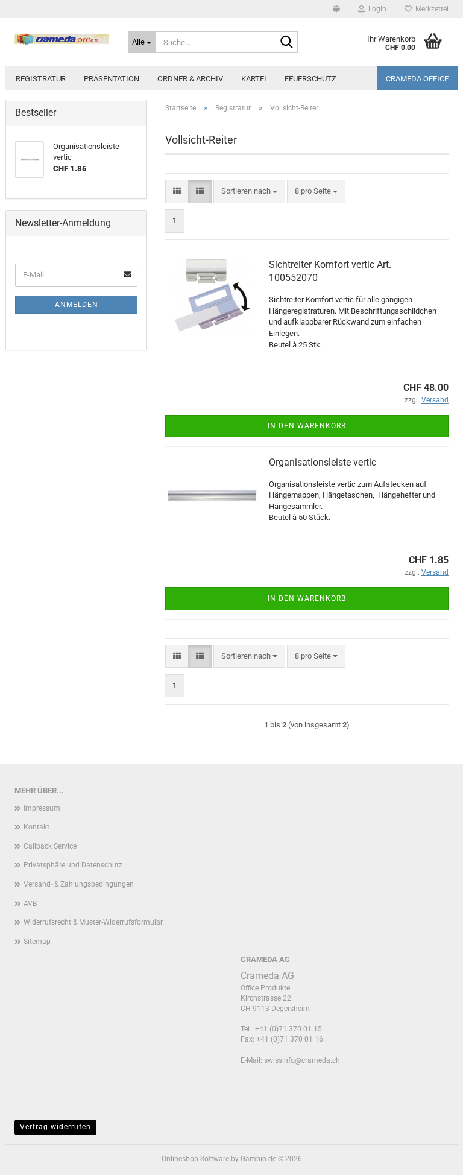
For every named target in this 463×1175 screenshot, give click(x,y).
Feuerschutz (310, 78)
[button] (336, 9)
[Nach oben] (430, 1157)
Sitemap (37, 941)
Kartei (253, 78)
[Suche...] (286, 43)
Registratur (41, 78)
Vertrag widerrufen (55, 1127)
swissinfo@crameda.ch (302, 1060)
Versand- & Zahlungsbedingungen (79, 884)
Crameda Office (417, 78)
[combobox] (249, 191)
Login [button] (375, 9)
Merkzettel (430, 9)
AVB (30, 903)
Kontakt (36, 827)
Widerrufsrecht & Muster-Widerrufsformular (93, 922)
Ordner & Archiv (190, 78)
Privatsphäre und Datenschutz (73, 865)
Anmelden (76, 304)
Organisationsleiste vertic (322, 462)
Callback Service (50, 846)
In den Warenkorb (307, 426)
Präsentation (111, 78)
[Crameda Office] (62, 39)
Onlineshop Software (195, 1158)
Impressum (42, 808)
